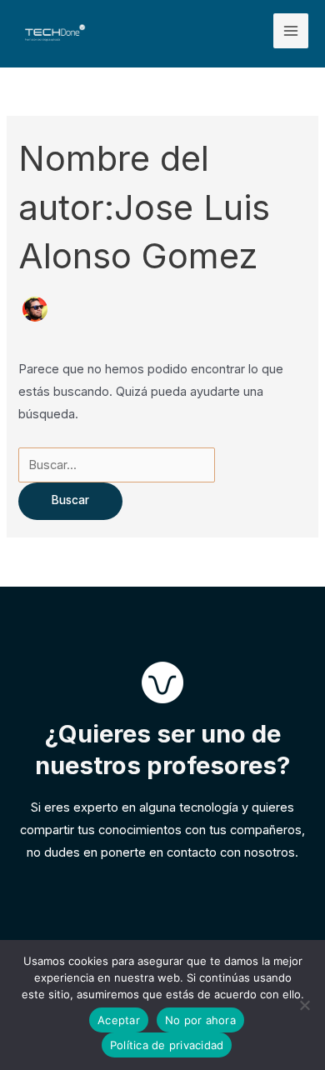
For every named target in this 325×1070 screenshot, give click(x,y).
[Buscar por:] (116, 465)
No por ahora (200, 1020)
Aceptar (119, 1020)
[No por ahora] (304, 1005)
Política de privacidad (167, 1045)
